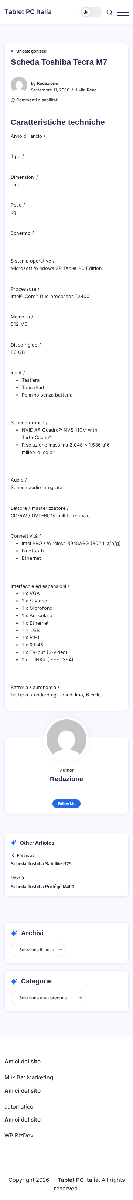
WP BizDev (18, 1135)
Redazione (47, 83)
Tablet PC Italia (28, 12)
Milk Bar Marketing (28, 1077)
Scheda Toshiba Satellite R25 (41, 863)
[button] (91, 12)
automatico (18, 1106)
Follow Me (66, 804)
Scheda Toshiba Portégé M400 (42, 886)
